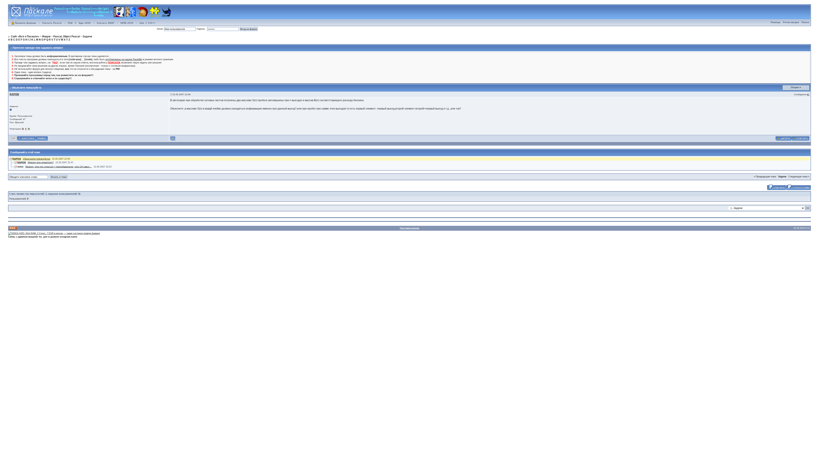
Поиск (805, 22)
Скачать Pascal (52, 23)
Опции (795, 87)
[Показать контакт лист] (26, 138)
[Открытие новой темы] (798, 187)
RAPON (16, 159)
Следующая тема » (799, 176)
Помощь (776, 22)
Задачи (782, 176)
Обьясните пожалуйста (36, 159)
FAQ (70, 23)
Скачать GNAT (106, 23)
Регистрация (791, 22)
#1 (808, 94)
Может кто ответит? (41, 162)
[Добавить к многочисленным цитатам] (783, 138)
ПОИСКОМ (114, 62)
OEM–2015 (127, 23)
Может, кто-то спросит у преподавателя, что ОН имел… (58, 166)
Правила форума (25, 23)
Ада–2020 (85, 23)
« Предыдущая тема (765, 176)
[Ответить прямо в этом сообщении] (800, 138)
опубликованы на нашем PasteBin (123, 59)
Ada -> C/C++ (147, 23)
